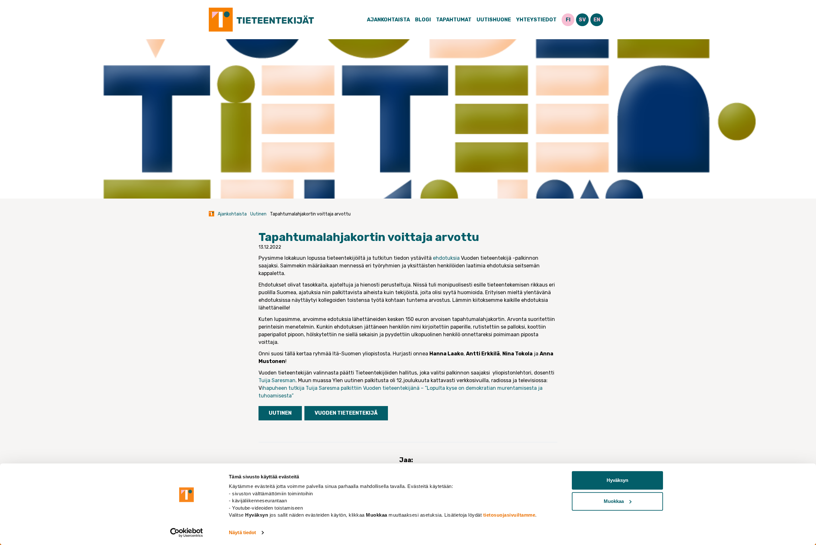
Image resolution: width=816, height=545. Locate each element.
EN (597, 20)
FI (568, 20)
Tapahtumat (453, 20)
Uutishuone (494, 20)
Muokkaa (614, 501)
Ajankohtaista (388, 20)
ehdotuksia (446, 258)
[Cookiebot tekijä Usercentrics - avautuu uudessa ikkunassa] (187, 532)
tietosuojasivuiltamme (509, 515)
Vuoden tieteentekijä (346, 413)
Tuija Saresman (277, 380)
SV (582, 20)
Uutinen (258, 214)
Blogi (423, 20)
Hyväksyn (617, 480)
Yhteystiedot (536, 20)
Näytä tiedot (242, 532)
